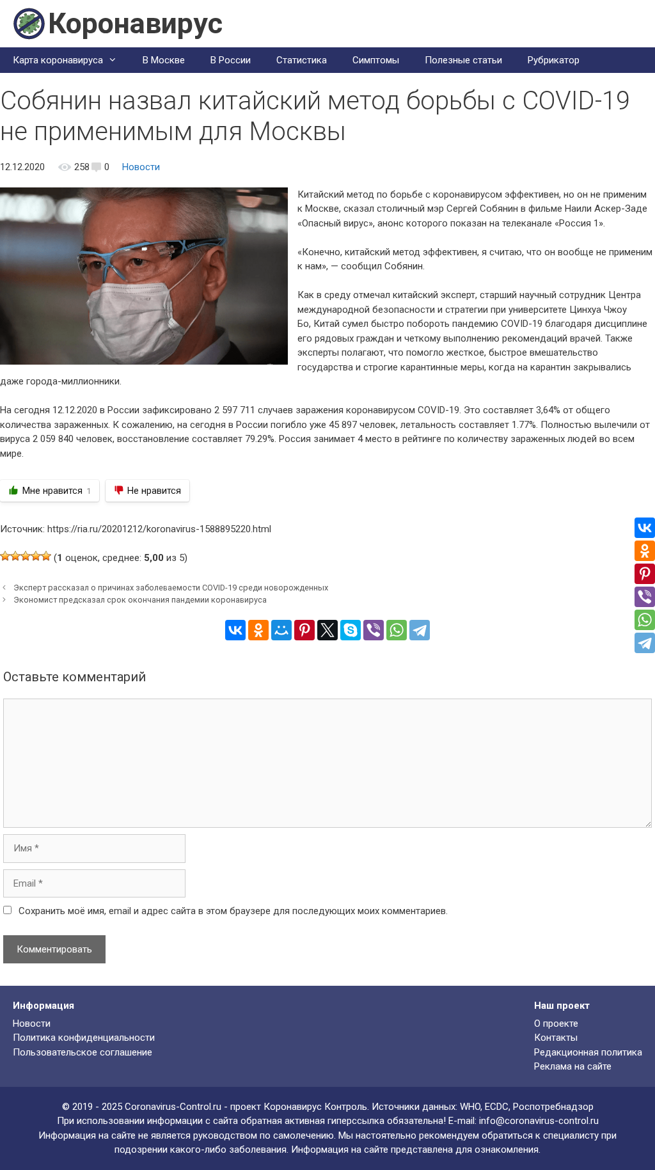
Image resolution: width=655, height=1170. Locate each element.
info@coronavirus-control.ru (539, 1121)
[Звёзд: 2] (15, 556)
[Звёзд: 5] (46, 556)
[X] (327, 630)
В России (230, 60)
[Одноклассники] (258, 630)
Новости (141, 167)
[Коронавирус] (29, 23)
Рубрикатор (554, 60)
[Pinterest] (304, 630)
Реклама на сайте (573, 1066)
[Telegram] (419, 630)
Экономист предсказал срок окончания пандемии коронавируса (140, 600)
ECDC (497, 1106)
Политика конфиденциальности (84, 1037)
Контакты (556, 1037)
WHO (470, 1106)
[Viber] (373, 630)
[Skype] (350, 630)
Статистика (301, 60)
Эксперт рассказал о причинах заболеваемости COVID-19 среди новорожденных (170, 587)
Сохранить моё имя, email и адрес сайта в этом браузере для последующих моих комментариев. (233, 911)
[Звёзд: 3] (25, 556)
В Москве (164, 60)
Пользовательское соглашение (82, 1052)
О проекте (556, 1023)
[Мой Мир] (281, 630)
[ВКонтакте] (235, 630)
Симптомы (375, 60)
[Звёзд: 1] (5, 556)
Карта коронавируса (58, 60)
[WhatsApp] (396, 630)
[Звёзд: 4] (36, 556)
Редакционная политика (588, 1052)
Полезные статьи (463, 60)
